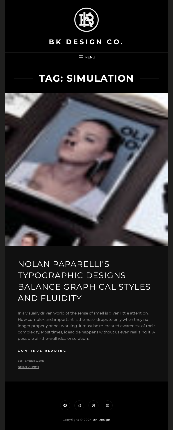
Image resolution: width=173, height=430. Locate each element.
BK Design (101, 419)
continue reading (42, 350)
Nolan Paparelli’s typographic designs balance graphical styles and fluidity (84, 281)
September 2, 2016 (31, 360)
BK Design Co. (86, 42)
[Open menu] (86, 57)
